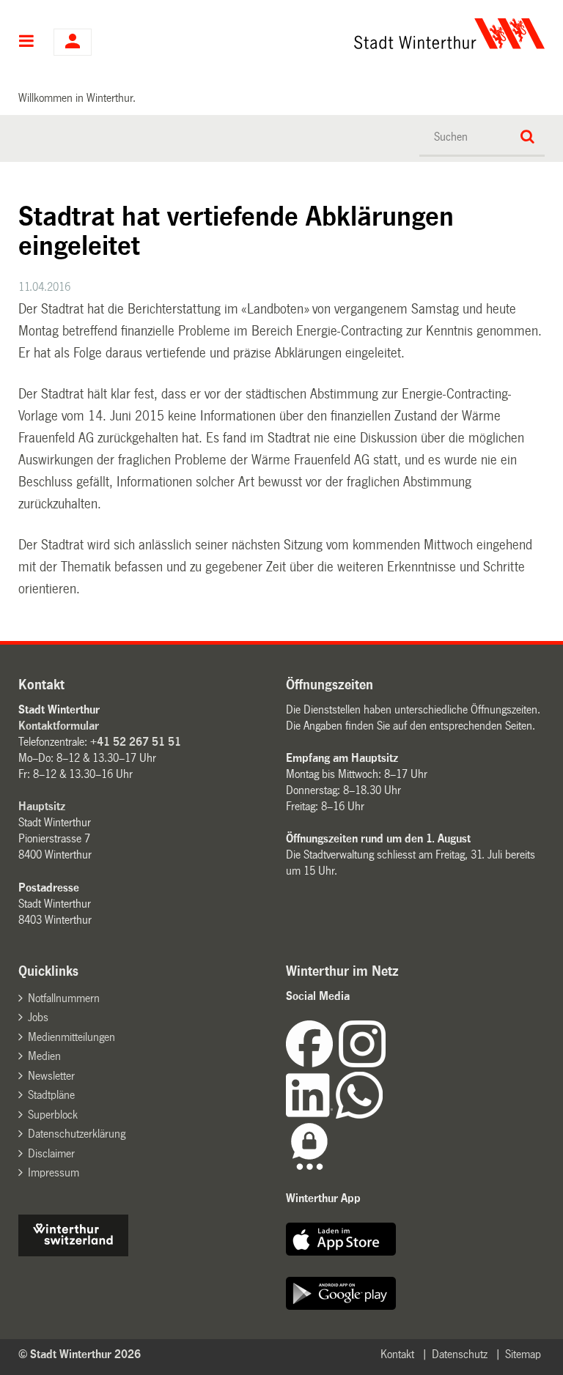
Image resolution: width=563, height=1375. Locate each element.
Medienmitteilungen (71, 1037)
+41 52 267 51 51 (135, 741)
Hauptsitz (41, 806)
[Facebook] (312, 1063)
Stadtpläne (51, 1095)
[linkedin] (311, 1114)
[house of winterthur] (73, 1252)
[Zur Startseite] (354, 33)
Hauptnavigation (26, 42)
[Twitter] (387, 1063)
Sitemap (523, 1354)
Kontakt (397, 1354)
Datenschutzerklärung (76, 1133)
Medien (44, 1056)
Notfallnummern (64, 998)
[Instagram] (362, 1063)
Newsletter (51, 1076)
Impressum (53, 1172)
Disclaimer (51, 1153)
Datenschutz (459, 1354)
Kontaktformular (58, 725)
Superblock (53, 1114)
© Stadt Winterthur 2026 (79, 1354)
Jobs (38, 1017)
